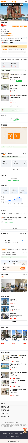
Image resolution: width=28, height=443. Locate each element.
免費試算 (22, 268)
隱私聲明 (14, 441)
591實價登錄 (5, 433)
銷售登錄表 (24, 153)
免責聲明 (7, 436)
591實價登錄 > (4, 422)
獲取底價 (19, 81)
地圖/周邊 (22, 233)
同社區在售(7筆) (14, 106)
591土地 (16, 433)
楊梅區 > (12, 422)
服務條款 (12, 436)
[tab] (4, 153)
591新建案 (11, 433)
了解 (21, 4)
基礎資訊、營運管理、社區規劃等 (12, 40)
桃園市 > (9, 422)
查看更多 (14, 322)
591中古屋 (21, 433)
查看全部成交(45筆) (14, 170)
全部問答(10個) (14, 228)
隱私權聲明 (18, 436)
